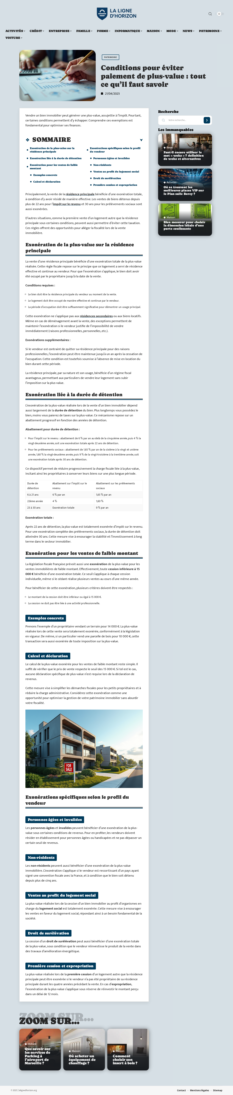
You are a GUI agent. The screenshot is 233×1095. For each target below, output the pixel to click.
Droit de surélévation (107, 178)
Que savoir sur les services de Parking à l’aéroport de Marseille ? (37, 1056)
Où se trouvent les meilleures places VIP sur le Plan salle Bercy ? (184, 190)
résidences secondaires (96, 316)
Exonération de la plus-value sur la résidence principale (52, 150)
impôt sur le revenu (67, 204)
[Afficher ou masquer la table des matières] (107, 140)
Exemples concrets (45, 175)
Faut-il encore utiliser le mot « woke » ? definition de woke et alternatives (184, 156)
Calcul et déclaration (46, 181)
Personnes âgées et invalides (111, 158)
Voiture (32, 1044)
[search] (210, 13)
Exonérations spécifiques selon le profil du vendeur (115, 150)
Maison (76, 1051)
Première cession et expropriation (115, 184)
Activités (172, 182)
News (170, 147)
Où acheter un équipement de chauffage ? (82, 1059)
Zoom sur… (49, 1020)
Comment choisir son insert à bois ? (125, 1059)
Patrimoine (110, 57)
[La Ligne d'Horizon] (116, 14)
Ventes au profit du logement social (116, 171)
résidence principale (80, 194)
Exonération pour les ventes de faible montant (54, 166)
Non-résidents (102, 164)
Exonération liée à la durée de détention (56, 158)
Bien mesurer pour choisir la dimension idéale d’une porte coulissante (184, 225)
